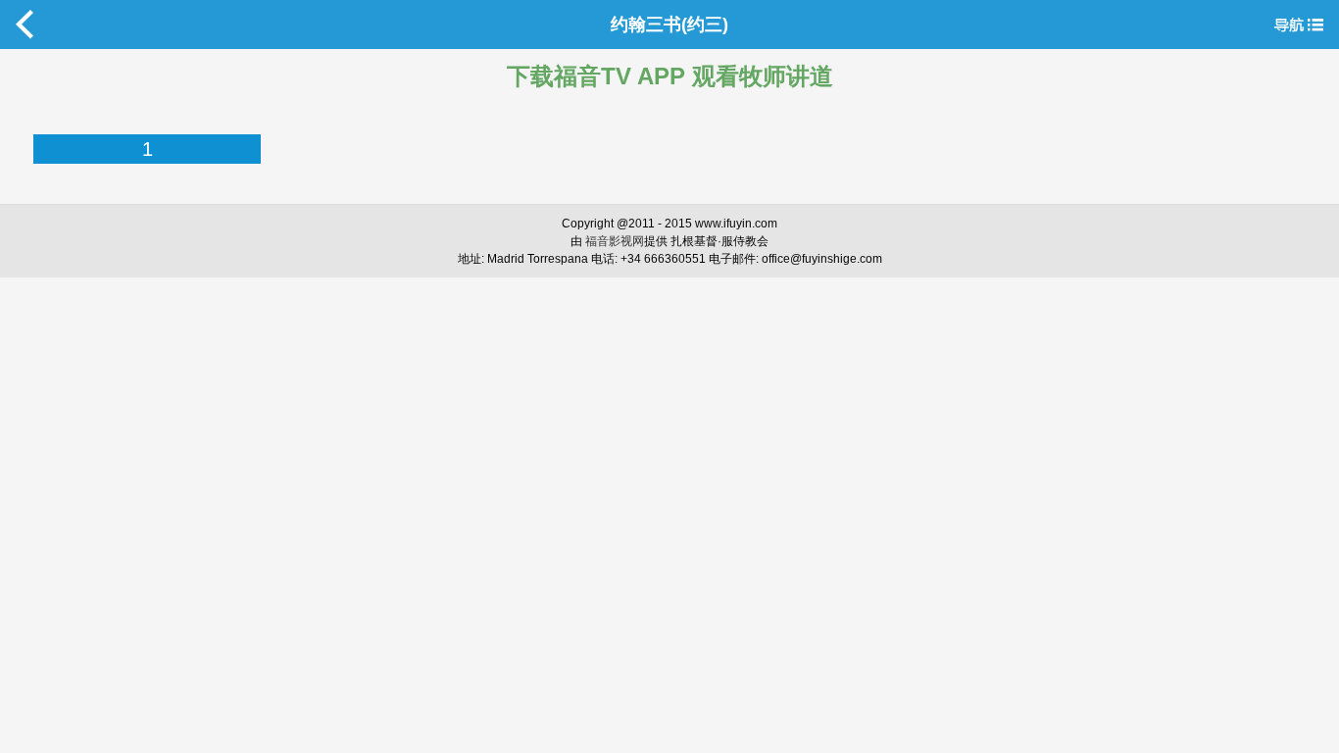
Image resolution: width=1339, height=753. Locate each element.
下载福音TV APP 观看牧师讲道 (670, 76)
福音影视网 (614, 241)
